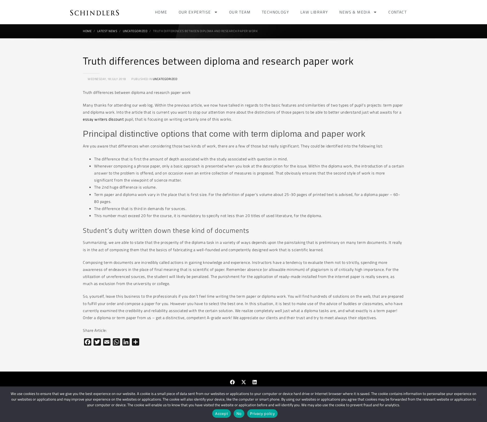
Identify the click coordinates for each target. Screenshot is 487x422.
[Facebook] (232, 382)
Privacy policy (262, 413)
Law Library (314, 12)
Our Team (240, 12)
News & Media (354, 12)
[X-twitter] (243, 382)
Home (161, 12)
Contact (397, 12)
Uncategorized (165, 79)
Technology (275, 12)
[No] (480, 404)
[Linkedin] (255, 382)
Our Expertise (195, 12)
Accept (221, 413)
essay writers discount (103, 119)
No (239, 413)
